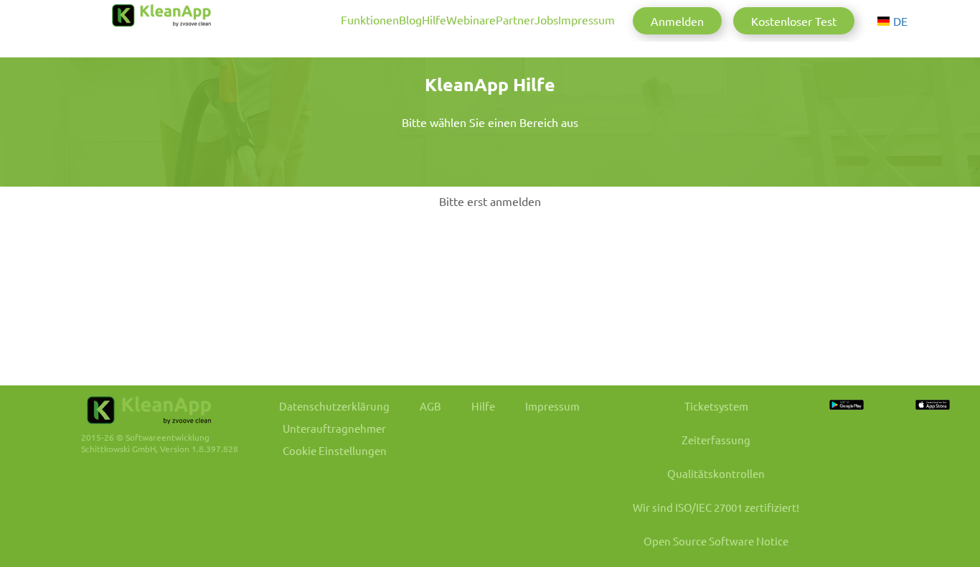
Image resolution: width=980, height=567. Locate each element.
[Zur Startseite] (161, 15)
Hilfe (434, 19)
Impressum (586, 19)
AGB (430, 406)
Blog (410, 19)
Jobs (546, 19)
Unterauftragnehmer (334, 428)
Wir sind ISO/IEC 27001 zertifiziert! (716, 507)
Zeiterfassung (716, 439)
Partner (515, 19)
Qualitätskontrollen (716, 473)
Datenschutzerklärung (334, 406)
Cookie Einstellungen (335, 450)
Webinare (471, 19)
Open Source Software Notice (716, 541)
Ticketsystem (716, 406)
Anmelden (677, 21)
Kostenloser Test (794, 21)
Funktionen (370, 19)
